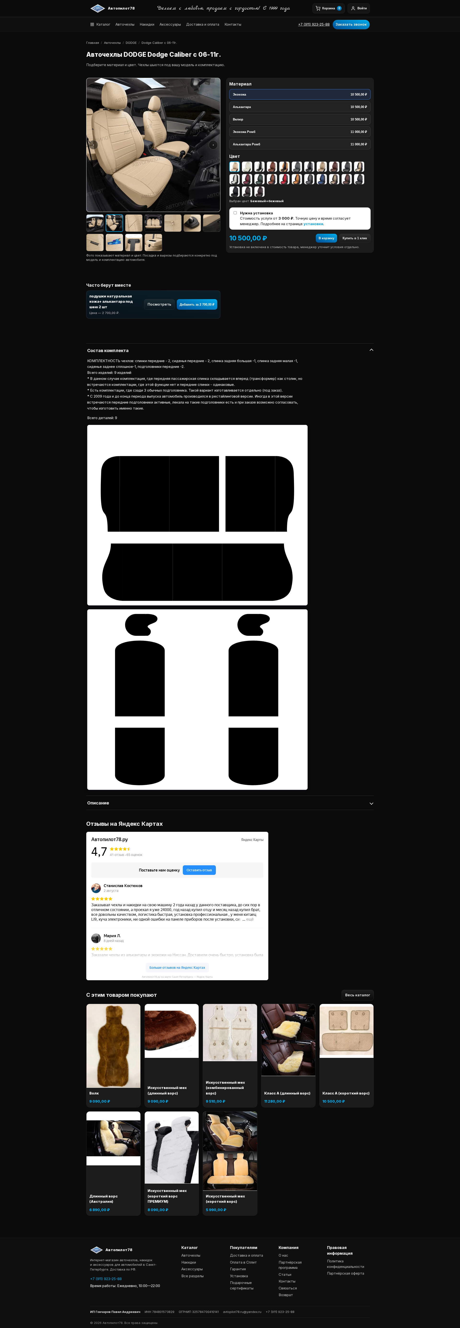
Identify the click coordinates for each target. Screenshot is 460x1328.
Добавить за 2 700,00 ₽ (197, 304)
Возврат (286, 1295)
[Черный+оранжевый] (297, 179)
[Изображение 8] (95, 242)
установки (313, 224)
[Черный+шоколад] (247, 191)
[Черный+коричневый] (272, 179)
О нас (283, 1255)
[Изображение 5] (173, 223)
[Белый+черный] (259, 166)
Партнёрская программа (290, 1265)
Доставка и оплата (202, 24)
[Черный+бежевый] (359, 166)
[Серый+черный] (309, 166)
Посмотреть (159, 304)
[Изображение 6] (192, 223)
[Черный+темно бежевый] (334, 179)
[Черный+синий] (321, 179)
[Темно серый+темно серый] (346, 166)
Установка (239, 1276)
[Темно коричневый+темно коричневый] (334, 166)
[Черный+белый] (234, 179)
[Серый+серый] (297, 166)
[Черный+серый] (309, 179)
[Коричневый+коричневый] (272, 166)
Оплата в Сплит (243, 1262)
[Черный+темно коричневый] (346, 179)
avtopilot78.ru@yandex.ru (242, 1312)
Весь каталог (357, 995)
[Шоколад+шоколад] (259, 191)
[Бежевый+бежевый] (234, 166)
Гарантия (238, 1269)
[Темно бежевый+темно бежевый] (321, 166)
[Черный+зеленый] (259, 179)
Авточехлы (124, 24)
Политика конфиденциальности (345, 1264)
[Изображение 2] (114, 223)
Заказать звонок (351, 24)
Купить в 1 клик (355, 238)
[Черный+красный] (284, 179)
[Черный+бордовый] (247, 179)
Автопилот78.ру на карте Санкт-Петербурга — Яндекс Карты (177, 976)
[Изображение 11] (153, 242)
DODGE (131, 43)
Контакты (232, 24)
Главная (92, 43)
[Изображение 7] (211, 223)
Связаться (288, 1288)
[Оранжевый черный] (284, 166)
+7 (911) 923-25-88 (314, 24)
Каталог (103, 24)
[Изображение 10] (134, 242)
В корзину (326, 238)
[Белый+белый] (247, 166)
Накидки (147, 24)
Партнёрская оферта (345, 1273)
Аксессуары (170, 24)
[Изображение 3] (134, 223)
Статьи (285, 1274)
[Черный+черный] (234, 191)
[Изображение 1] (95, 223)
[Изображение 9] (114, 242)
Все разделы (192, 1276)
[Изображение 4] (153, 223)
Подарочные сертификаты (241, 1285)
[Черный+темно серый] (359, 179)
